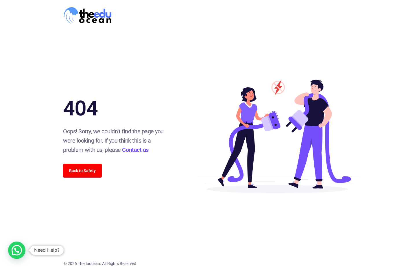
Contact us (135, 149)
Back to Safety (82, 170)
